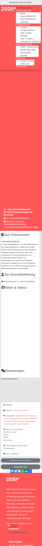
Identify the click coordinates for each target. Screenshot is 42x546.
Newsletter (25, 52)
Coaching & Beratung (20, 410)
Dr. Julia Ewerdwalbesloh (12, 418)
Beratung (33, 416)
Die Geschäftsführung (19, 274)
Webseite (9, 405)
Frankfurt (21, 421)
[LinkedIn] (26, 471)
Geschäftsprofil (23, 11)
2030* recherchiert (29, 47)
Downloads (21, 66)
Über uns (20, 58)
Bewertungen (15, 370)
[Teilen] (30, 471)
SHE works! (26, 33)
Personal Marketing (22, 424)
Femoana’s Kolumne (30, 41)
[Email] (19, 471)
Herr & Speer (26, 39)
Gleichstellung (30, 421)
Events (23, 55)
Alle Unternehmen (25, 8)
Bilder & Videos (16, 287)
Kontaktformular (20, 467)
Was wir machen (24, 44)
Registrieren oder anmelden (20, 2)
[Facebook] (12, 471)
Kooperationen (23, 25)
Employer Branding (10, 421)
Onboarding (7, 424)
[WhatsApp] (23, 471)
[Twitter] (15, 471)
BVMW (23, 36)
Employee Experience (29, 418)
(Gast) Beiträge (28, 50)
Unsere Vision (27, 61)
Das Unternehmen (17, 234)
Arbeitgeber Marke (22, 416)
